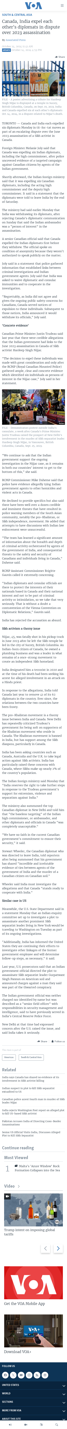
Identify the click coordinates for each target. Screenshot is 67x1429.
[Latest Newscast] (10, 1424)
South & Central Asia (17, 15)
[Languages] (41, 1424)
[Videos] (26, 1424)
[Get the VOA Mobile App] (33, 1282)
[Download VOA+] (33, 1330)
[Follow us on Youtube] (21, 1375)
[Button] (60, 57)
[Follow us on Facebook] (5, 1375)
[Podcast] (45, 1375)
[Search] (57, 1424)
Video (9, 1186)
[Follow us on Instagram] (29, 1375)
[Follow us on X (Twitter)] (13, 1375)
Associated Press (16, 40)
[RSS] (37, 1375)
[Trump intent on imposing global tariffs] (33, 1209)
